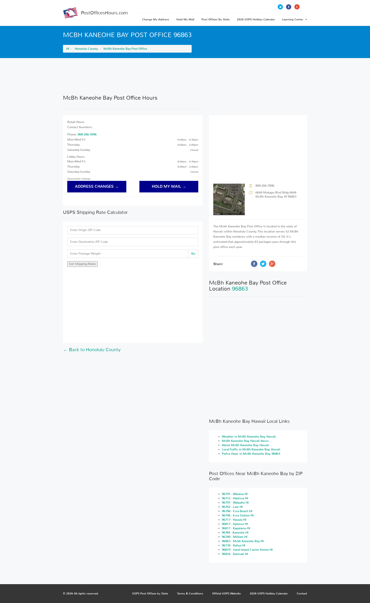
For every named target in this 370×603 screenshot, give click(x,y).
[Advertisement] (185, 76)
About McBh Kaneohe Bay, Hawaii (245, 445)
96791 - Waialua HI (235, 494)
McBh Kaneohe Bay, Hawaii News (245, 441)
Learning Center (292, 19)
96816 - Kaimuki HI (235, 554)
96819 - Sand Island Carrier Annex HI (247, 550)
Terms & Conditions (190, 593)
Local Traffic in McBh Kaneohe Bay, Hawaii (251, 449)
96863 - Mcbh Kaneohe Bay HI (243, 541)
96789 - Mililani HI (234, 537)
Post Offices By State (215, 19)
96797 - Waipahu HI (235, 503)
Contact (302, 593)
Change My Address (155, 19)
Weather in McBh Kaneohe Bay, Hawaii (249, 437)
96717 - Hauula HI (234, 520)
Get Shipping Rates (82, 264)
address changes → (97, 186)
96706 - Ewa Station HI (238, 515)
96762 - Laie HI (232, 507)
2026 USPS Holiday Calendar (256, 19)
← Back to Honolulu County (92, 350)
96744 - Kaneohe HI (235, 533)
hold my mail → (169, 186)
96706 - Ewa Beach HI (237, 511)
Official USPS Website (226, 593)
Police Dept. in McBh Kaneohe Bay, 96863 (251, 454)
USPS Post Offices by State (150, 593)
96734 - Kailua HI (233, 545)
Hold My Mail (185, 19)
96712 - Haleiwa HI (235, 498)
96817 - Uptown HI (235, 524)
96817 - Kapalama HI (236, 528)
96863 (240, 288)
